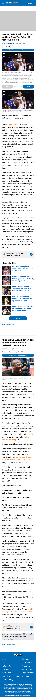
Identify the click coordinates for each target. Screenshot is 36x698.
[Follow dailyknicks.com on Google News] (31, 254)
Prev (7, 86)
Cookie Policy (6, 673)
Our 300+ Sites (27, 662)
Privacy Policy (6, 669)
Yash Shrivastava (9, 43)
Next (28, 86)
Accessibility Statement (10, 676)
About (3, 659)
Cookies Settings (7, 680)
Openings (25, 659)
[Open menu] (3, 3)
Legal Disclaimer (28, 673)
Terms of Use (27, 669)
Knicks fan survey (21, 470)
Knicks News (11, 644)
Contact (4, 662)
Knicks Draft (10, 324)
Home (3, 324)
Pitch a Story (26, 666)
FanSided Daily (6, 666)
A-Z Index (25, 676)
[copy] (13, 46)
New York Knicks (11, 125)
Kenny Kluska (8, 352)
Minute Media (10, 684)
